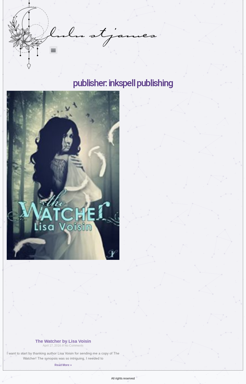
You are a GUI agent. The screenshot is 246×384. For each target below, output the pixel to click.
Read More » (63, 365)
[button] (53, 50)
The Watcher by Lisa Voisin (63, 341)
